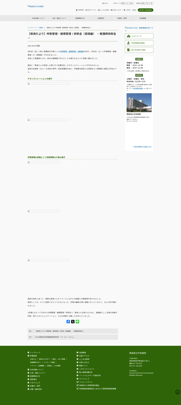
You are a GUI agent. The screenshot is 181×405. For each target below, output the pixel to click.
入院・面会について (37, 373)
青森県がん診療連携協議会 (89, 385)
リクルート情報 (49, 362)
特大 (131, 3)
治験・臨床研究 (36, 389)
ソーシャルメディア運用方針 (90, 375)
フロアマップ (136, 36)
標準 (123, 3)
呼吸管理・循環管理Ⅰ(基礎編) (72, 51)
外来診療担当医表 (138, 43)
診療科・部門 (35, 386)
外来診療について (36, 369)
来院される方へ (44, 359)
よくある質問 (104, 10)
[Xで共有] (73, 322)
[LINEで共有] (77, 322)
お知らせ (33, 359)
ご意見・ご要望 (131, 10)
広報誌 (41, 28)
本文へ (106, 3)
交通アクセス (91, 10)
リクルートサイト (86, 382)
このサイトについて (86, 369)
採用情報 (82, 352)
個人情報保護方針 (86, 372)
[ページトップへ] (178, 392)
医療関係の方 (35, 376)
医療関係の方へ (35, 362)
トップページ (32, 28)
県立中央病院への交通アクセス (143, 147)
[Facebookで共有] (68, 322)
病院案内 (33, 379)
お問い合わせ (117, 10)
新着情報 (33, 356)
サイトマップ (84, 379)
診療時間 (81, 10)
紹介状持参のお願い (138, 50)
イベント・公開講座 (37, 366)
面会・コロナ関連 (59, 359)
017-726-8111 (146, 10)
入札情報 (57, 366)
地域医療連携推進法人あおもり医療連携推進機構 (97, 388)
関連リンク (83, 365)
